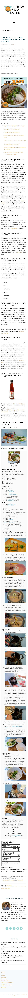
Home (3, 972)
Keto (17, 886)
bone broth (13, 886)
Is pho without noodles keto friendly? (14, 126)
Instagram (6, 880)
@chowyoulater (17, 835)
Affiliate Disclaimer (6, 985)
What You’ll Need (11, 154)
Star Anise (11, 491)
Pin (17, 463)
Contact (3, 987)
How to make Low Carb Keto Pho (13, 152)
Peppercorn (11, 500)
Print (12, 463)
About (3, 975)
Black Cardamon (13, 494)
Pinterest (11, 880)
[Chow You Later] (14, 15)
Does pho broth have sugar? (12, 129)
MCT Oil (11, 519)
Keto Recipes (9, 885)
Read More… (4, 920)
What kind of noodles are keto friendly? (15, 141)
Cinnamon (10, 490)
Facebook (20, 880)
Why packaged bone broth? (11, 144)
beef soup (9, 886)
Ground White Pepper (10, 522)
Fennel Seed (11, 499)
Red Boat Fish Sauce (19, 404)
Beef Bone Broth (12, 504)
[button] (11, 465)
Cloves (10, 493)
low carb (20, 886)
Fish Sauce (11, 505)
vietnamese (7, 888)
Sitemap (3, 977)
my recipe (14, 228)
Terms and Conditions (7, 982)
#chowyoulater (14, 836)
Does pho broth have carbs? (12, 132)
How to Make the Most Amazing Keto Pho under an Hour (13, 39)
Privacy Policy (5, 980)
